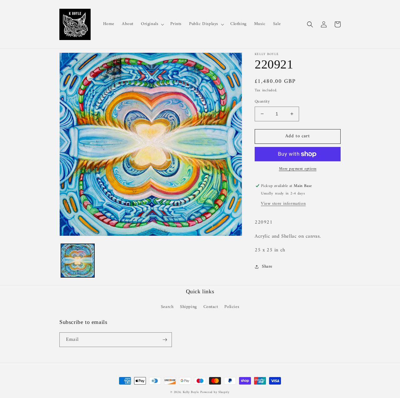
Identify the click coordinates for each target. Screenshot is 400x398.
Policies (231, 307)
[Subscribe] (165, 339)
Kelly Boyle (191, 392)
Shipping (188, 307)
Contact (210, 307)
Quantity (262, 101)
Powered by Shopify (215, 392)
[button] (152, 24)
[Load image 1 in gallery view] (77, 260)
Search (167, 307)
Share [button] (267, 266)
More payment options (298, 169)
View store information (283, 204)
